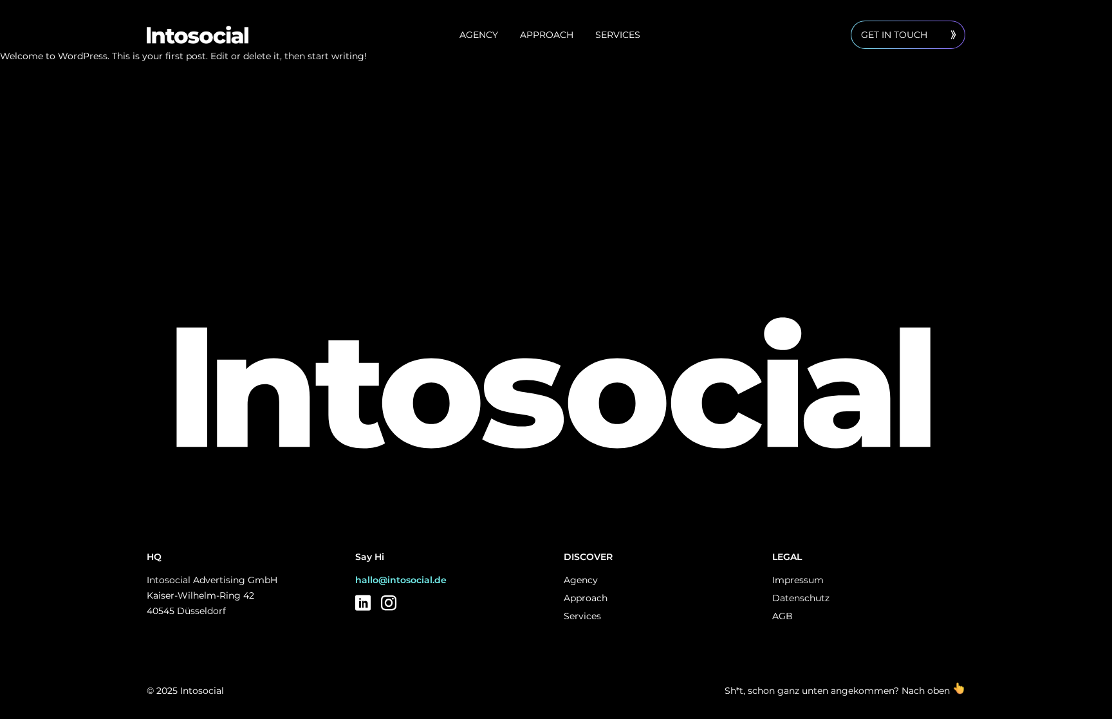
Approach (546, 35)
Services (617, 35)
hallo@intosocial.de (401, 580)
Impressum (798, 580)
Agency (478, 35)
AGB (782, 616)
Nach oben (927, 690)
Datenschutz (800, 598)
